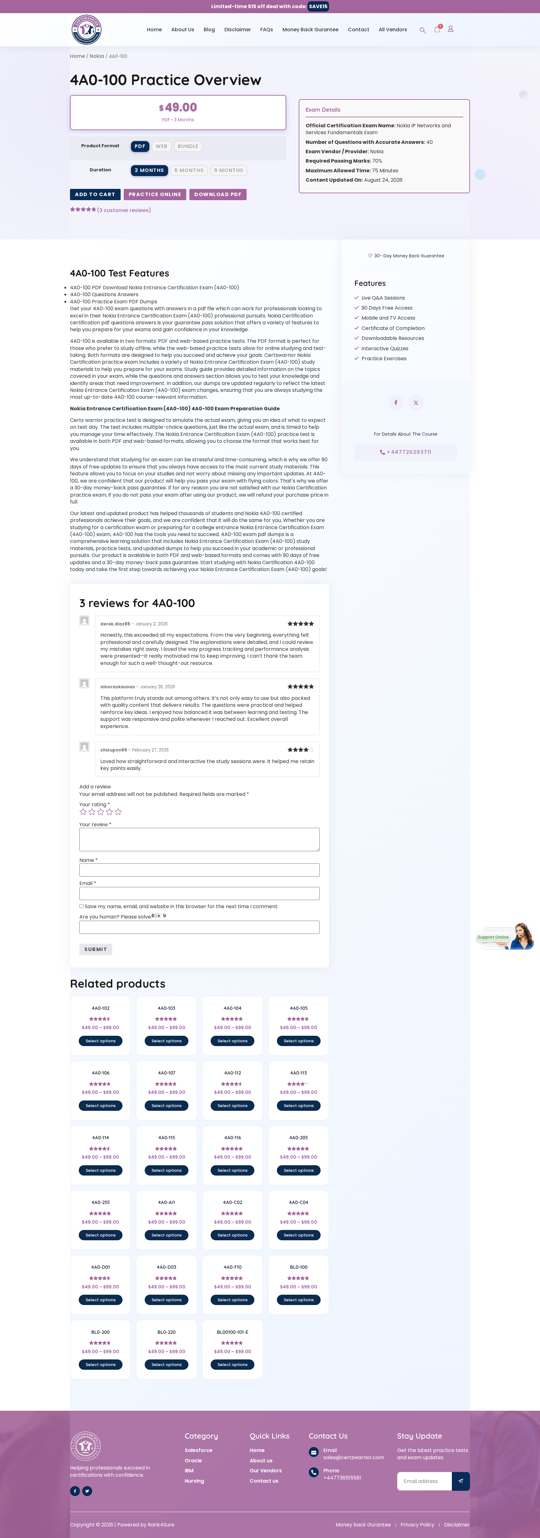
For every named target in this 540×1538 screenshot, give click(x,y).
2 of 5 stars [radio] (92, 812)
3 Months (149, 170)
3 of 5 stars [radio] (100, 812)
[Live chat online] (505, 936)
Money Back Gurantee (310, 29)
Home (154, 29)
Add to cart (95, 194)
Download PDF (218, 194)
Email (87, 883)
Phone (331, 1470)
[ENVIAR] (461, 1481)
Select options (101, 1041)
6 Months (189, 170)
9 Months (229, 170)
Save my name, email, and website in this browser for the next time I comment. (181, 906)
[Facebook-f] (75, 1491)
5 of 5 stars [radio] (118, 812)
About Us (182, 29)
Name (88, 860)
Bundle (188, 146)
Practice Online (155, 194)
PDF (140, 146)
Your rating (94, 804)
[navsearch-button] (423, 29)
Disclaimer (237, 29)
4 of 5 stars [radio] (109, 812)
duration (100, 170)
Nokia (97, 56)
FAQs (266, 29)
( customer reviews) (124, 210)
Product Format (100, 146)
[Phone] (314, 1472)
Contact (358, 29)
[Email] (314, 1452)
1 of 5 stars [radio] (83, 812)
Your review (95, 824)
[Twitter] (87, 1491)
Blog (209, 29)
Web (162, 146)
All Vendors (393, 29)
